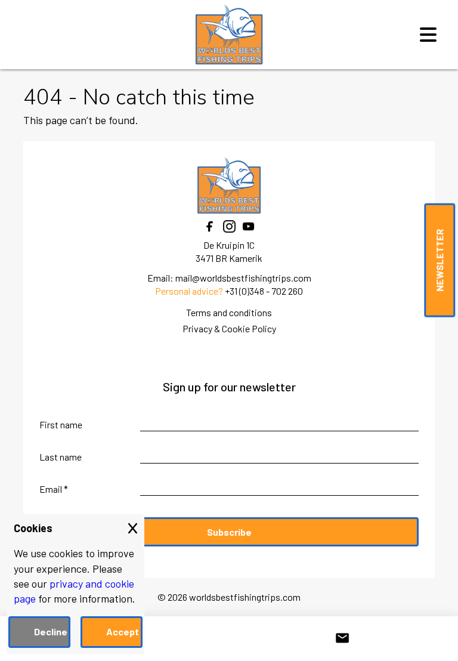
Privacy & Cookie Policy (229, 328)
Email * (53, 489)
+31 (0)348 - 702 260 (264, 290)
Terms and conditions (229, 312)
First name (60, 424)
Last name (60, 456)
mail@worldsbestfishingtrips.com (243, 277)
